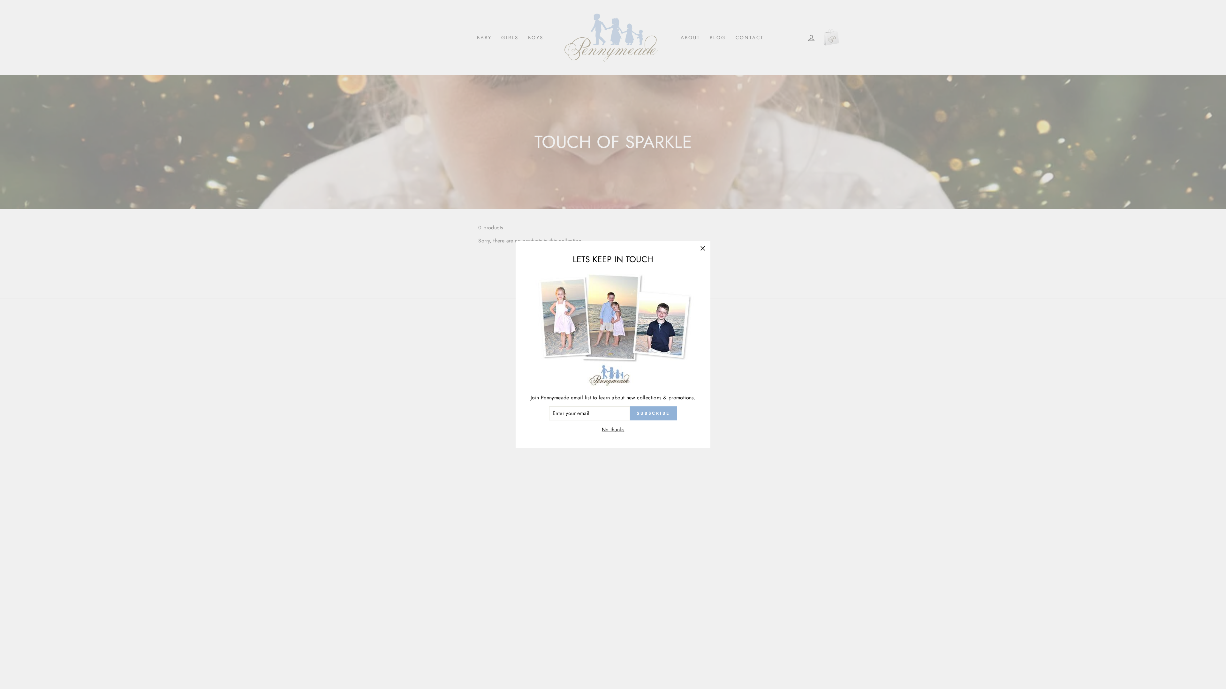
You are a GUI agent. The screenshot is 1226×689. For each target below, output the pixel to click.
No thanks (613, 429)
